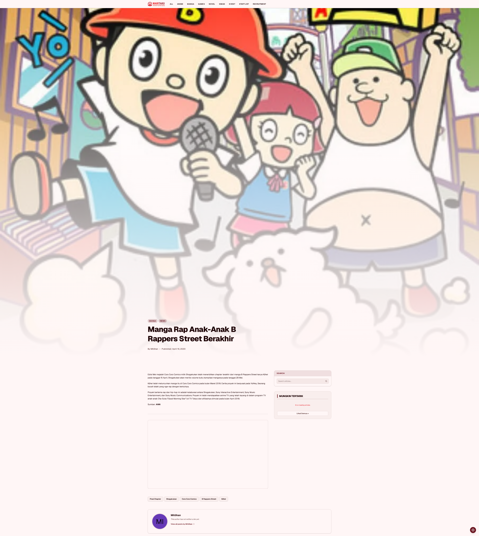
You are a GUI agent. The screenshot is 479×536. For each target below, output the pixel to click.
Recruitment (259, 4)
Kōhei (223, 499)
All (171, 4)
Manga (190, 4)
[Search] (326, 381)
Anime (180, 4)
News (162, 321)
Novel (212, 4)
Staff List (244, 4)
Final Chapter (155, 499)
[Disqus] (208, 454)
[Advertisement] (292, 439)
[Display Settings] (473, 530)
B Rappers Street (209, 499)
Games (201, 4)
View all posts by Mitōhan (181, 524)
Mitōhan (154, 349)
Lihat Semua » (303, 413)
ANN (158, 404)
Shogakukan (171, 499)
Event (232, 4)
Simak (222, 4)
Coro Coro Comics (189, 499)
